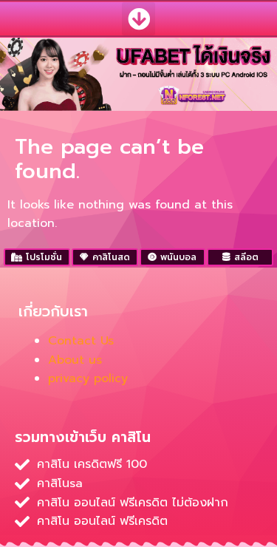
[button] (138, 18)
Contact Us (81, 341)
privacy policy (88, 378)
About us (75, 360)
